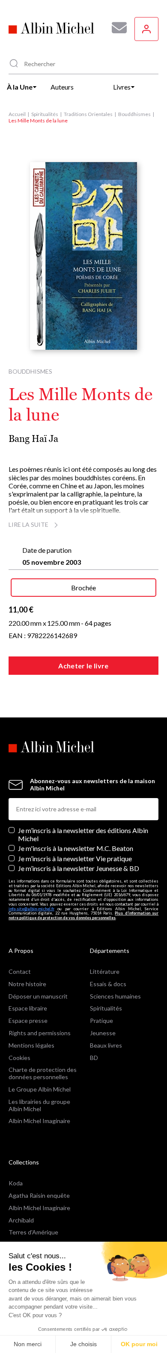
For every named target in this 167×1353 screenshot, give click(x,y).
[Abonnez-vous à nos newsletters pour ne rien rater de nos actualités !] (116, 27)
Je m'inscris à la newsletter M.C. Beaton (75, 848)
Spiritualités (44, 114)
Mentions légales (31, 1045)
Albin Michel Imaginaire (39, 1120)
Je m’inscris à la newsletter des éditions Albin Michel (83, 834)
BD (94, 1057)
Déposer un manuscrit (38, 996)
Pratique (101, 1020)
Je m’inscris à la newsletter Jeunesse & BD (78, 868)
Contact (20, 971)
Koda (16, 1183)
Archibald (21, 1220)
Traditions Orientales (88, 114)
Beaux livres (106, 1045)
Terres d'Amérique (33, 1232)
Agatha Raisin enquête (39, 1195)
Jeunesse (103, 1033)
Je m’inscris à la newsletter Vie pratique (75, 858)
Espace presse (28, 1020)
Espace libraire (28, 1008)
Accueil (17, 114)
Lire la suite (28, 524)
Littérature (104, 971)
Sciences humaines (115, 996)
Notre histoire (27, 983)
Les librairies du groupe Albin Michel (39, 1105)
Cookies (19, 1057)
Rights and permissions (40, 1033)
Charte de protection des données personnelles (43, 1073)
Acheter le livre (83, 666)
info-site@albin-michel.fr (31, 908)
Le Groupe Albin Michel (40, 1089)
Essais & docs (108, 983)
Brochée (83, 588)
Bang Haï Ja (33, 438)
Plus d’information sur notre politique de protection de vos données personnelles (83, 915)
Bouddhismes (134, 114)
